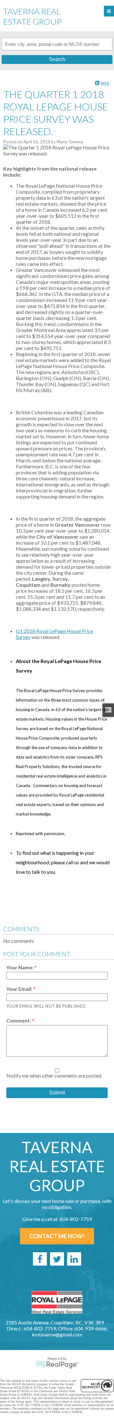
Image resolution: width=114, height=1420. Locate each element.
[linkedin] (74, 1259)
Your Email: (19, 989)
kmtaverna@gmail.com (57, 1334)
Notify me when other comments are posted (53, 1076)
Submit (57, 1092)
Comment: (19, 1020)
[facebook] (40, 1259)
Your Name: (20, 967)
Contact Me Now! (57, 1236)
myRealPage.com (57, 1365)
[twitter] (57, 1259)
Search (57, 59)
